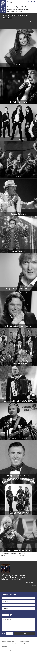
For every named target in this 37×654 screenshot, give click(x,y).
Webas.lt (34, 639)
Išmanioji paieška (11, 2)
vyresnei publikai (21, 15)
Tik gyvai (17, 7)
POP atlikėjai (24, 7)
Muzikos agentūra (3, 6)
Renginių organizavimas (8, 641)
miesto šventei (6, 17)
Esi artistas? (21, 644)
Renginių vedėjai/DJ (23, 9)
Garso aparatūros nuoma (23, 641)
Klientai (14, 644)
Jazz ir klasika (19, 11)
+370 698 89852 (32, 1)
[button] (18, 608)
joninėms (12, 15)
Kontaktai (4, 646)
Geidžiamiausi (11, 7)
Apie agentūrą (5, 644)
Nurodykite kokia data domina (10, 612)
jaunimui (5, 15)
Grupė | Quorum (30, 582)
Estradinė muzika (12, 9)
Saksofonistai (10, 11)
